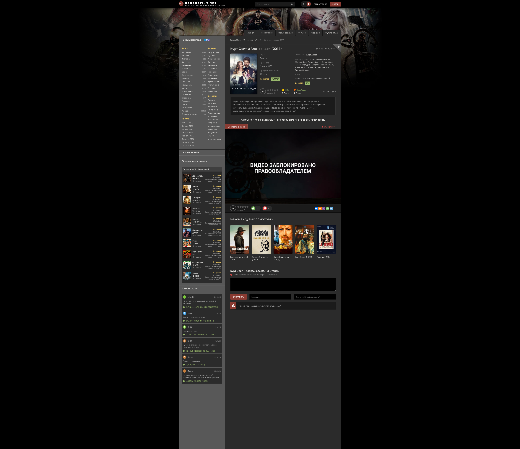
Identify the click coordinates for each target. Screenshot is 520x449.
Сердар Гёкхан (321, 62)
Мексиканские (214, 126)
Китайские (212, 91)
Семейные (186, 94)
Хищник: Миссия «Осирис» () (200, 321)
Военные (186, 62)
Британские (213, 75)
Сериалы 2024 (188, 139)
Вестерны (186, 59)
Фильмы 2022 (187, 132)
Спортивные (187, 98)
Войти (335, 4)
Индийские (212, 65)
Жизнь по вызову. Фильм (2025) (201, 351)
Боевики (185, 55)
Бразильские (213, 119)
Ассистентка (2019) (195, 365)
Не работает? (329, 127)
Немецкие (212, 72)
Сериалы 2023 (188, 142)
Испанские (212, 78)
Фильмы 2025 (187, 123)
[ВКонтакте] (316, 208)
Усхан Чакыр (300, 67)
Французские (213, 81)
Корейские (212, 68)
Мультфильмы (331, 32)
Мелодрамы (187, 85)
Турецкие (212, 62)
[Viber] (323, 208)
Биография (186, 52)
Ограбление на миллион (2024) (201, 335)
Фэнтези (185, 111)
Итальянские (213, 85)
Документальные (189, 114)
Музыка (185, 88)
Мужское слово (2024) (197, 381)
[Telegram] (331, 208)
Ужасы (184, 104)
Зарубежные (213, 52)
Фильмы (302, 32)
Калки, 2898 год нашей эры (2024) (202, 307)
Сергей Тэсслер (314, 67)
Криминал (186, 81)
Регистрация (320, 4)
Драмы (185, 72)
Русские (211, 55)
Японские (212, 88)
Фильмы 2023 (187, 129)
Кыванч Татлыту (309, 59)
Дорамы (211, 136)
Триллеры (186, 101)
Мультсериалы (214, 139)
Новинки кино (266, 32)
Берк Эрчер (308, 62)
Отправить (238, 297)
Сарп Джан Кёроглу (310, 65)
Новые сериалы (285, 32)
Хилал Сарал (311, 55)
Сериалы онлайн (251, 40)
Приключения (187, 91)
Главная (250, 32)
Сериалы (315, 32)
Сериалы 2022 (188, 145)
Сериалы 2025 (188, 136)
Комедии (185, 78)
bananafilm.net (236, 40)
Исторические (188, 75)
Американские (214, 59)
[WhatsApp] (327, 208)
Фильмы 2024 (187, 126)
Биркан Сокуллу (326, 65)
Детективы (186, 65)
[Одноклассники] (320, 208)
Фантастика (187, 107)
